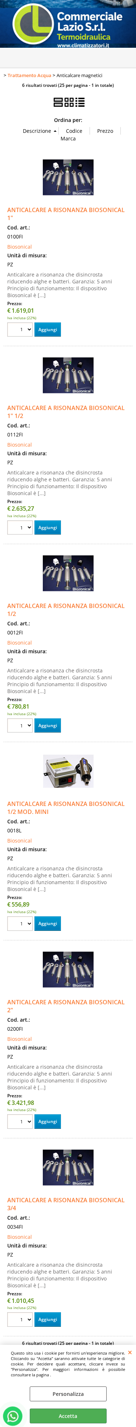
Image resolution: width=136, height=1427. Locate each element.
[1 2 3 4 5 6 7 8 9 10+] (20, 330)
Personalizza (68, 1393)
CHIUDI (130, 1352)
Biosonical (19, 246)
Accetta (68, 1416)
